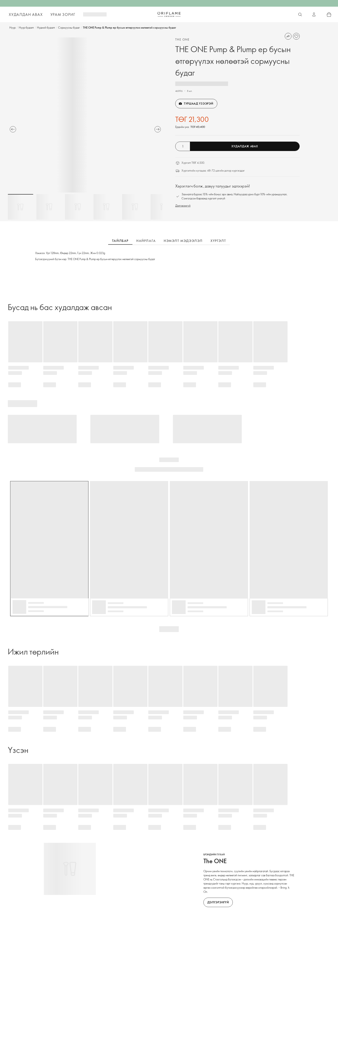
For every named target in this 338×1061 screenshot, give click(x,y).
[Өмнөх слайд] (13, 129)
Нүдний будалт (46, 27)
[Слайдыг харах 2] (49, 207)
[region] (85, 115)
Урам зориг (62, 14)
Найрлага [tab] (146, 241)
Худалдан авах (26, 14)
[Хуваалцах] (288, 36)
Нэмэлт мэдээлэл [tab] (183, 241)
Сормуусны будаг (69, 27)
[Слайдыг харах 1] (20, 207)
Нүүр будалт (26, 27)
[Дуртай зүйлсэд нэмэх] (296, 36)
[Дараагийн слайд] (158, 129)
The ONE (182, 39)
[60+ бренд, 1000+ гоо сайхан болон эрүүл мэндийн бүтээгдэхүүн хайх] (300, 14)
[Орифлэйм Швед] (169, 14)
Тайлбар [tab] (120, 241)
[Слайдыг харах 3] (77, 207)
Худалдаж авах (244, 146)
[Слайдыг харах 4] (106, 207)
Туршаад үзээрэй (198, 103)
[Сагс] (329, 14)
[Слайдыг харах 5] (134, 207)
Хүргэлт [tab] (218, 241)
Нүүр (12, 27)
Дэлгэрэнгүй (183, 205)
